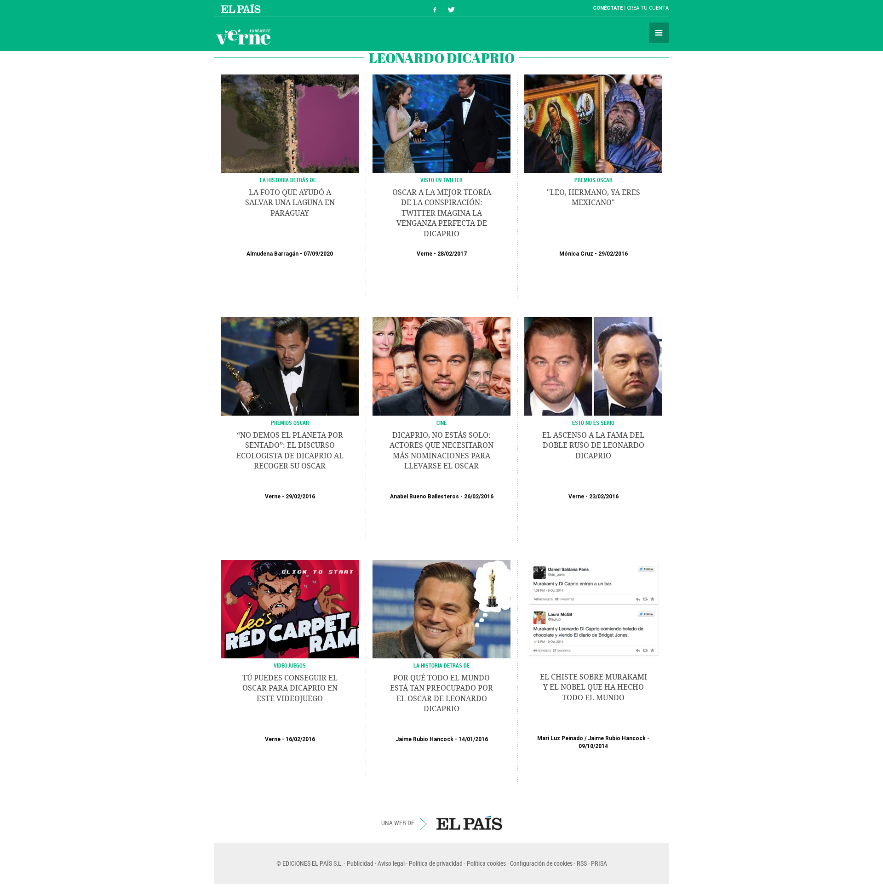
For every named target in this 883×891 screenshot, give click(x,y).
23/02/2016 (604, 496)
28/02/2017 (452, 254)
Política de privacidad (436, 863)
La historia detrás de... (290, 179)
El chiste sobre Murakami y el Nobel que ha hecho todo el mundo (593, 687)
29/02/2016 (613, 254)
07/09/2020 (318, 254)
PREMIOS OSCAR (290, 422)
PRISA (599, 863)
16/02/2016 (300, 739)
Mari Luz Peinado (560, 738)
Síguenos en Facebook (435, 8)
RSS (582, 863)
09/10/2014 (593, 746)
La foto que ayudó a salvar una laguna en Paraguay (290, 202)
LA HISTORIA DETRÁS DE (441, 665)
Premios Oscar (593, 179)
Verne (243, 37)
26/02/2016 (478, 496)
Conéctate (608, 8)
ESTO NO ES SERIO (593, 422)
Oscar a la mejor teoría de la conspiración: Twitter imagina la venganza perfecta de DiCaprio (441, 213)
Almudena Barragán (272, 254)
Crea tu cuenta (648, 8)
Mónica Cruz (576, 254)
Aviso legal (391, 863)
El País (242, 8)
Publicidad (360, 863)
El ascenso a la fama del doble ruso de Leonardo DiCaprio (593, 445)
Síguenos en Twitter (451, 8)
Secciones (659, 33)
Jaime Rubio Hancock (424, 739)
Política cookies (486, 863)
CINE (441, 422)
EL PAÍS (469, 823)
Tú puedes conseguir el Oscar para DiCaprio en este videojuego (290, 688)
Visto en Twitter (441, 179)
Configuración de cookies (541, 863)
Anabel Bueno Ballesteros (424, 496)
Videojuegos (290, 665)
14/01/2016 (473, 739)
